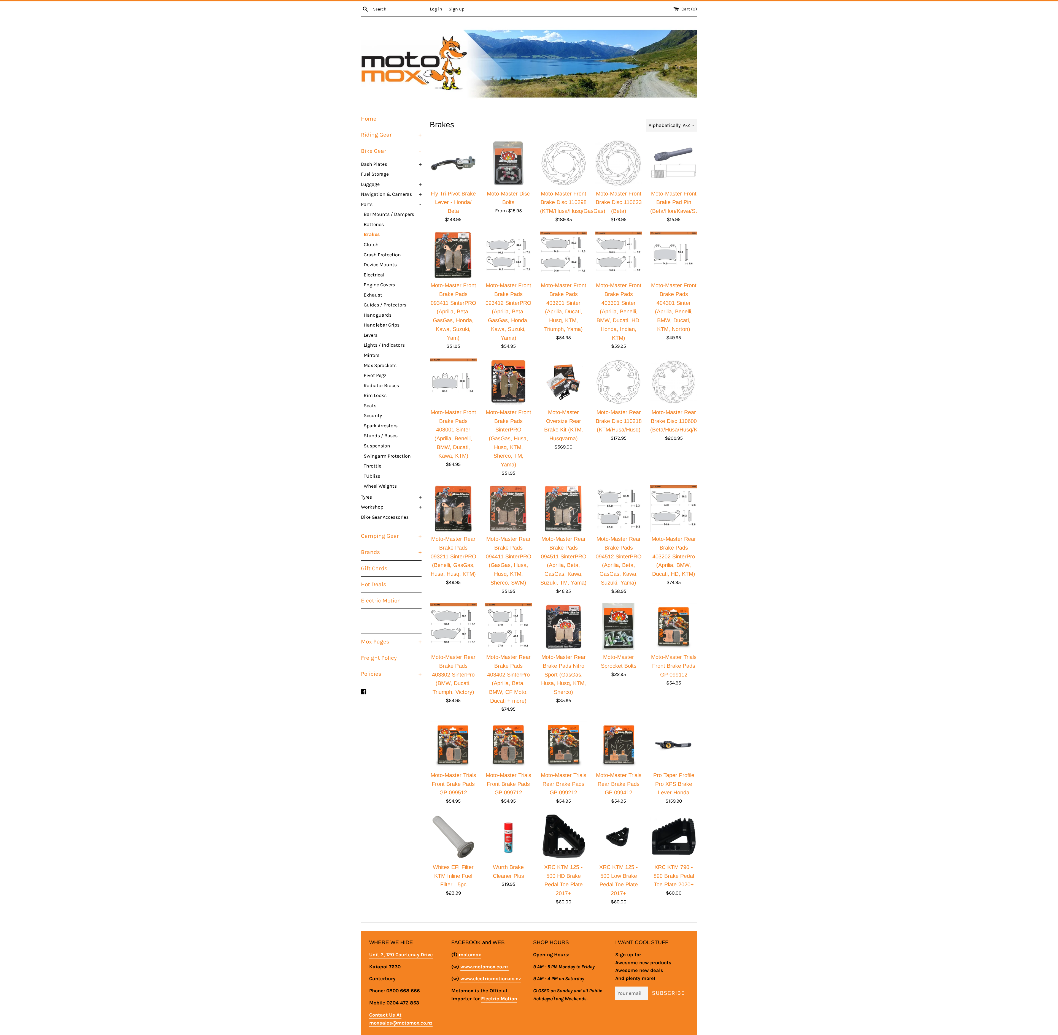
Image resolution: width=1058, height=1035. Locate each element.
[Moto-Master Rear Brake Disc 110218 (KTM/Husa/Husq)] (618, 381)
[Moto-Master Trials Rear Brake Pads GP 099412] (618, 744)
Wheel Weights (380, 486)
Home (368, 118)
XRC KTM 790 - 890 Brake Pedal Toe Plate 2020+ (674, 875)
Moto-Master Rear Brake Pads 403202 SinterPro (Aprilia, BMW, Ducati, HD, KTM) (674, 556)
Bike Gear (391, 151)
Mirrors (371, 355)
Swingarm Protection (387, 456)
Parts (391, 204)
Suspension (377, 446)
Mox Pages (391, 641)
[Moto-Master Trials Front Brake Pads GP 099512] (453, 744)
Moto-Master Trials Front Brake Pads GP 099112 (674, 665)
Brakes (372, 234)
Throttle (372, 466)
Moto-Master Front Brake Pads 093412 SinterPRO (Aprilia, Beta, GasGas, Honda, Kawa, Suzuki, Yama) (508, 311)
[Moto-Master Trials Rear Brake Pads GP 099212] (563, 744)
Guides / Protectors (385, 305)
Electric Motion (381, 600)
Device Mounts (380, 264)
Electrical (374, 275)
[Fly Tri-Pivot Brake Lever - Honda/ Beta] (453, 163)
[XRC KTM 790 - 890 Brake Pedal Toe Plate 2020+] (673, 836)
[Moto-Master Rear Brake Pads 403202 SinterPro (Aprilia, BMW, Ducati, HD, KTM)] (673, 508)
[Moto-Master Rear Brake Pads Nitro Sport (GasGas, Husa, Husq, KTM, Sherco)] (563, 626)
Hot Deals (373, 584)
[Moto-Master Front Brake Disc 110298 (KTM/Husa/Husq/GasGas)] (563, 163)
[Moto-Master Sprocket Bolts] (618, 626)
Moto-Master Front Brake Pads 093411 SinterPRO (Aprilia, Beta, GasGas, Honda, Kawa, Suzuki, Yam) (453, 311)
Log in (436, 9)
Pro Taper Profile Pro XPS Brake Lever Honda (673, 783)
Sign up (456, 9)
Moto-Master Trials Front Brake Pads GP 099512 (453, 783)
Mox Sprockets (380, 365)
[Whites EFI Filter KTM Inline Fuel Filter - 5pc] (453, 836)
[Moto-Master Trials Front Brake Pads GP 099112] (673, 626)
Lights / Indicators (384, 345)
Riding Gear (391, 134)
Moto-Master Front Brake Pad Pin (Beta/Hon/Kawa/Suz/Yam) (683, 202)
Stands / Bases (381, 435)
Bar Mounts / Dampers (389, 214)
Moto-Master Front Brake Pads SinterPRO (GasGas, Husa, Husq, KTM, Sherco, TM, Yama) (508, 438)
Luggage (391, 184)
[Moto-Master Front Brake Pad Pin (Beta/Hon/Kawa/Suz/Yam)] (673, 163)
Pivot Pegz (375, 375)
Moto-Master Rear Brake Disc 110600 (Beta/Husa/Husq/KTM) (678, 421)
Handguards (378, 315)
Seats (370, 405)
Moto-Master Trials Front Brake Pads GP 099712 (508, 783)
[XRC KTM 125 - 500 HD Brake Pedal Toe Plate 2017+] (563, 836)
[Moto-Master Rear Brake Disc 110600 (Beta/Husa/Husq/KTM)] (673, 381)
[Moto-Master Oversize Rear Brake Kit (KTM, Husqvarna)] (563, 381)
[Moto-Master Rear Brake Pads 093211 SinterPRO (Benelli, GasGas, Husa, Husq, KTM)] (453, 508)
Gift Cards (374, 568)
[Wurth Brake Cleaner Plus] (508, 836)
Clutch (371, 244)
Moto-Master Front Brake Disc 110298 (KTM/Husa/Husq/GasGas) (572, 202)
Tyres (391, 497)
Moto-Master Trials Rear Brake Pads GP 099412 (618, 783)
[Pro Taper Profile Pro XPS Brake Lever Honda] (673, 744)
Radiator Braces (381, 385)
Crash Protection (382, 254)
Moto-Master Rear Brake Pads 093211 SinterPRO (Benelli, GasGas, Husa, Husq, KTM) (453, 556)
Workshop (391, 507)
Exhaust (373, 295)
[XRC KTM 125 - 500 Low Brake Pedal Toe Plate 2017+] (618, 836)
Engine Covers (379, 284)
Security (373, 415)
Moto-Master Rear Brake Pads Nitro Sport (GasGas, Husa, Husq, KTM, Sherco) (563, 674)
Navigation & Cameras (391, 194)
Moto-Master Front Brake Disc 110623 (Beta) (619, 202)
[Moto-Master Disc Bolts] (508, 163)
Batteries (374, 224)
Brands (391, 552)
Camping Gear (391, 536)
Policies (391, 673)
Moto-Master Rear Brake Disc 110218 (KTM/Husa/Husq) (619, 421)
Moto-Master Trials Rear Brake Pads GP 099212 (563, 783)
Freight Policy (379, 657)
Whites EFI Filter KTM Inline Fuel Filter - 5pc (453, 875)
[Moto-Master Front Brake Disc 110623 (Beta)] (618, 163)
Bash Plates (391, 164)
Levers (370, 335)
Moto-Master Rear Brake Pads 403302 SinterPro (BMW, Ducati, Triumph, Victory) (453, 674)
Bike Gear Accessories (385, 517)
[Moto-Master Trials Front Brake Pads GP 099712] (508, 744)
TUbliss (372, 476)
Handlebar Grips (382, 325)
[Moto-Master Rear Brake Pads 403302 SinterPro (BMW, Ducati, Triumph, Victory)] (453, 626)
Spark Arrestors (381, 425)
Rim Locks (375, 395)
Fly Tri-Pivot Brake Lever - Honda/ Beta (453, 202)
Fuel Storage (375, 174)
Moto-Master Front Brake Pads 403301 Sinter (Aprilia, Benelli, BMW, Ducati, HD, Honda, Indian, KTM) (618, 311)
